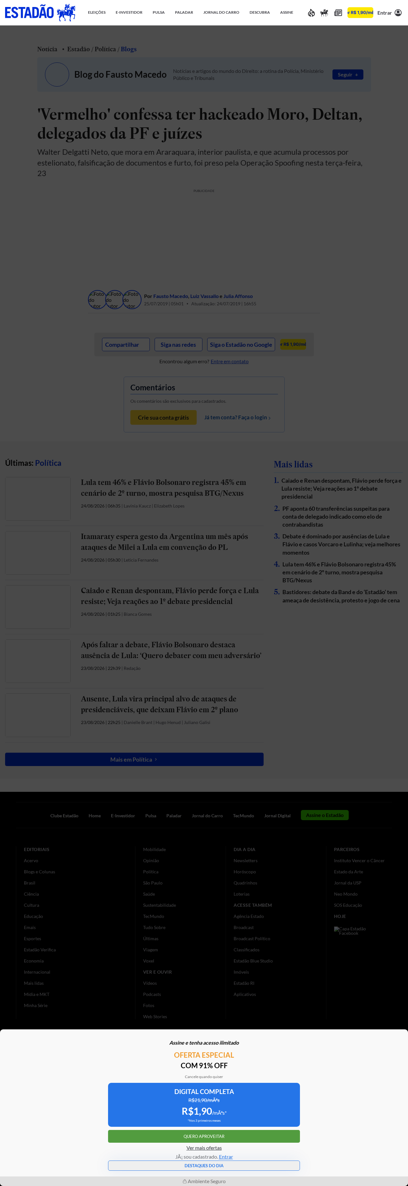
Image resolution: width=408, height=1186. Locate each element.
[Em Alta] (311, 12)
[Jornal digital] (338, 12)
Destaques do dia (204, 1165)
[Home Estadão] (40, 12)
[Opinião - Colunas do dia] (324, 12)
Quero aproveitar (204, 1136)
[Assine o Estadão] (360, 12)
